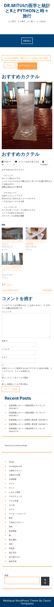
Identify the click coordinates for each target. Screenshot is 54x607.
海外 (11, 544)
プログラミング (15, 496)
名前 (5, 340)
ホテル (12, 509)
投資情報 (12, 531)
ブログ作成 (13, 500)
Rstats (11, 462)
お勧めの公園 (14, 475)
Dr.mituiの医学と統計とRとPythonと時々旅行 (27, 10)
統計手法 (12, 552)
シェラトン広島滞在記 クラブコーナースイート (13, 269)
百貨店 (12, 548)
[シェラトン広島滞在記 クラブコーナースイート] (12, 259)
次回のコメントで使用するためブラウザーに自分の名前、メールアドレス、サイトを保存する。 (27, 369)
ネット (12, 487)
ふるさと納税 (14, 492)
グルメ (9, 65)
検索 (6, 575)
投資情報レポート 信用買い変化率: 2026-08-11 (28, 424)
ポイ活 (12, 505)
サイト (4, 357)
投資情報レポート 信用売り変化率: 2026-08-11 (28, 419)
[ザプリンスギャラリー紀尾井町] (36, 233)
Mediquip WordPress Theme (20, 600)
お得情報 (12, 479)
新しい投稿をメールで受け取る (15, 384)
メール (6, 349)
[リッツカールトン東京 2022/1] (12, 233)
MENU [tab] (27, 40)
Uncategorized (15, 466)
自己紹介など (14, 557)
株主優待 (12, 539)
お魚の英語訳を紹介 (10, 290)
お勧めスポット (15, 470)
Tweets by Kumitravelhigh (16, 445)
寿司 (11, 526)
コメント (7, 311)
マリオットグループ (17, 513)
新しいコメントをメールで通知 (15, 377)
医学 (11, 518)
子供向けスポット (16, 522)
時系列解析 (47, 290)
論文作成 (12, 561)
